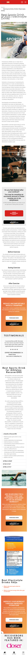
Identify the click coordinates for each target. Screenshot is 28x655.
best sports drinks (21, 106)
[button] (14, 434)
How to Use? (7, 464)
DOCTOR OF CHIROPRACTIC (14, 356)
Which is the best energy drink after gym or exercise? (14, 591)
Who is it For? (7, 467)
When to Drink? (8, 461)
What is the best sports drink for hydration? (12, 587)
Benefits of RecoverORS (10, 434)
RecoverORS (8, 375)
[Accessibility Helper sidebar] (1, 633)
